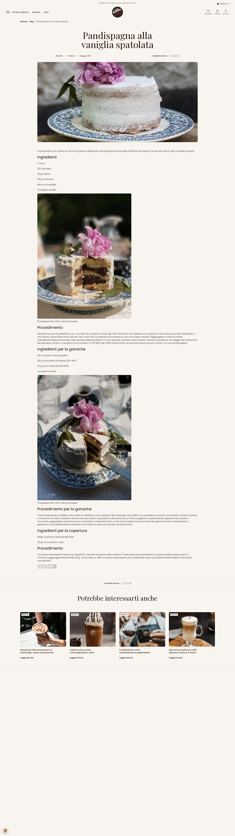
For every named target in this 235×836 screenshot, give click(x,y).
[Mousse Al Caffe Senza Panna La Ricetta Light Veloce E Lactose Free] (43, 629)
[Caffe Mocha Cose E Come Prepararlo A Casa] (93, 629)
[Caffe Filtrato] (142, 629)
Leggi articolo (27, 657)
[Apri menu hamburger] (9, 12)
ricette (25, 615)
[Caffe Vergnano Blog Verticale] (192, 629)
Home (25, 21)
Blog (32, 21)
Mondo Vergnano (20, 12)
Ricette (59, 56)
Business (36, 12)
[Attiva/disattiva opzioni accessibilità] (5, 831)
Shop (46, 12)
